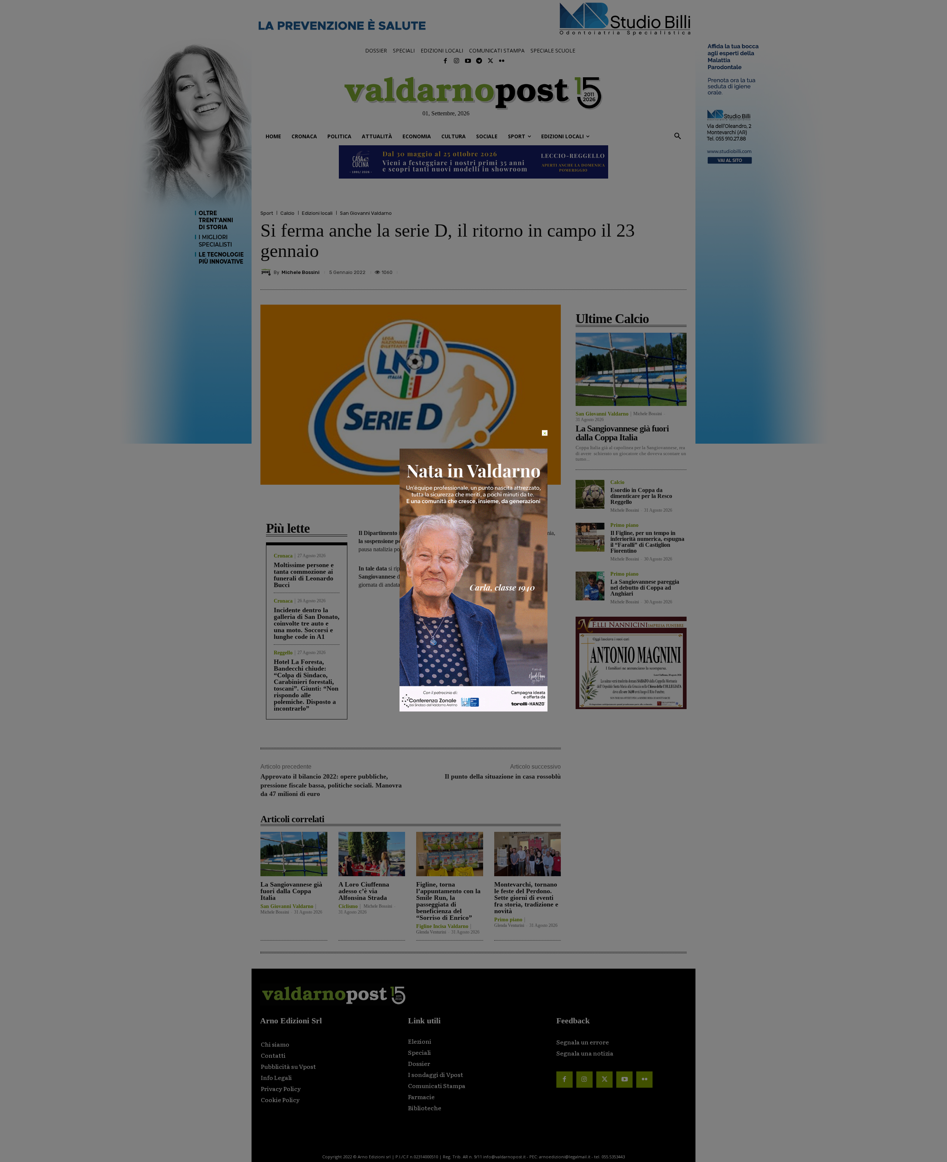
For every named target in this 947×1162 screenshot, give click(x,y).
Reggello (283, 652)
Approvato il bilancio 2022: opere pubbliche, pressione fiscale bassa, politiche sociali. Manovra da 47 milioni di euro (331, 785)
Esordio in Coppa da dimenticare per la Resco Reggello (641, 496)
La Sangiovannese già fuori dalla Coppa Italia (291, 891)
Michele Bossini (301, 272)
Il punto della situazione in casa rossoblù (503, 776)
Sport (266, 213)
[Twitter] (490, 61)
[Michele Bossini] (267, 272)
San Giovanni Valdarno (366, 213)
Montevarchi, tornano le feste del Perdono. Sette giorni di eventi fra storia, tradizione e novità (526, 898)
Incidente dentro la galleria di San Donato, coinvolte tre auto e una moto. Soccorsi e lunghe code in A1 (307, 623)
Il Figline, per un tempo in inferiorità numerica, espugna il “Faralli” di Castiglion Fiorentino (647, 542)
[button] (678, 136)
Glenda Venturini (431, 932)
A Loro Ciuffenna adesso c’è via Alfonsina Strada (363, 891)
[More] (679, 272)
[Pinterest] (627, 272)
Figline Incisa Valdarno (442, 926)
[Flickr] (501, 61)
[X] (610, 272)
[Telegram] (479, 61)
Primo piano (508, 919)
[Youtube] (468, 61)
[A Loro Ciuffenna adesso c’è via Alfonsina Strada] (371, 854)
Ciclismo (348, 906)
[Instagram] (456, 61)
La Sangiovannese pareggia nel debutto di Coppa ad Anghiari (644, 588)
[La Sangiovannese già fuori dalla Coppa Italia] (293, 854)
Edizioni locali (317, 213)
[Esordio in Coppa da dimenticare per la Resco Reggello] (590, 494)
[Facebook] (445, 61)
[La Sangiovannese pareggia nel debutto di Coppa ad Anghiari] (590, 586)
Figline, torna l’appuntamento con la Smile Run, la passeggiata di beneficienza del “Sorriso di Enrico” (448, 901)
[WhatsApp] (661, 272)
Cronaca (283, 556)
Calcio (287, 213)
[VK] (644, 272)
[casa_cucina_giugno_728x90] (473, 162)
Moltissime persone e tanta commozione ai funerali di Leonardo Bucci (304, 575)
